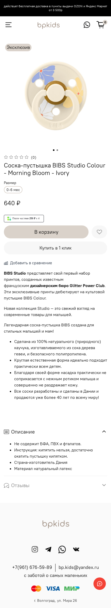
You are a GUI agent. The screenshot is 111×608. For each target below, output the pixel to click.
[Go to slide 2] (57, 150)
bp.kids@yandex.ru (79, 567)
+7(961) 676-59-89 (32, 567)
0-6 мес (13, 189)
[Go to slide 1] (53, 150)
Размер (10, 183)
